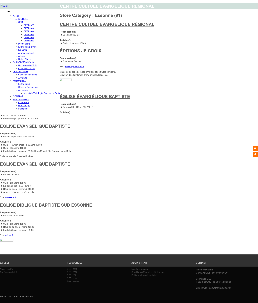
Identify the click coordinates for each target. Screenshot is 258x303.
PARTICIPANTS (21, 99)
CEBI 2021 (29, 31)
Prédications (24, 43)
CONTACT (18, 96)
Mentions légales (139, 268)
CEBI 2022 (29, 28)
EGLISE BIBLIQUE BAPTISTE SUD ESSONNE (46, 205)
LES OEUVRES (20, 71)
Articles (21, 56)
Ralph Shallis (24, 59)
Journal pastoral (26, 52)
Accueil (16, 15)
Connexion (23, 102)
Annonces (23, 90)
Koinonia (22, 49)
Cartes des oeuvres (27, 74)
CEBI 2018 (29, 37)
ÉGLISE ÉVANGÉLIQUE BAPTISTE (95, 96)
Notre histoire (6, 268)
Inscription (23, 108)
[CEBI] (4, 5)
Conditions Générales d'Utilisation (147, 272)
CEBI (20, 22)
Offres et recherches (27, 86)
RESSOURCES (20, 18)
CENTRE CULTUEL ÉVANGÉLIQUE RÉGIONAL (107, 24)
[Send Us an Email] (1, 299)
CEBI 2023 (29, 25)
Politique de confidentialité (144, 275)
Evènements (24, 83)
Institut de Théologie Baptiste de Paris (42, 93)
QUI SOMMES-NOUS (23, 62)
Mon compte (24, 105)
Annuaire (22, 77)
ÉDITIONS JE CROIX (80, 50)
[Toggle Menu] (9, 11)
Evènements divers (27, 46)
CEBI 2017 (29, 40)
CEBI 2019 (29, 34)
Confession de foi (26, 68)
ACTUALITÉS (19, 80)
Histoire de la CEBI (27, 65)
